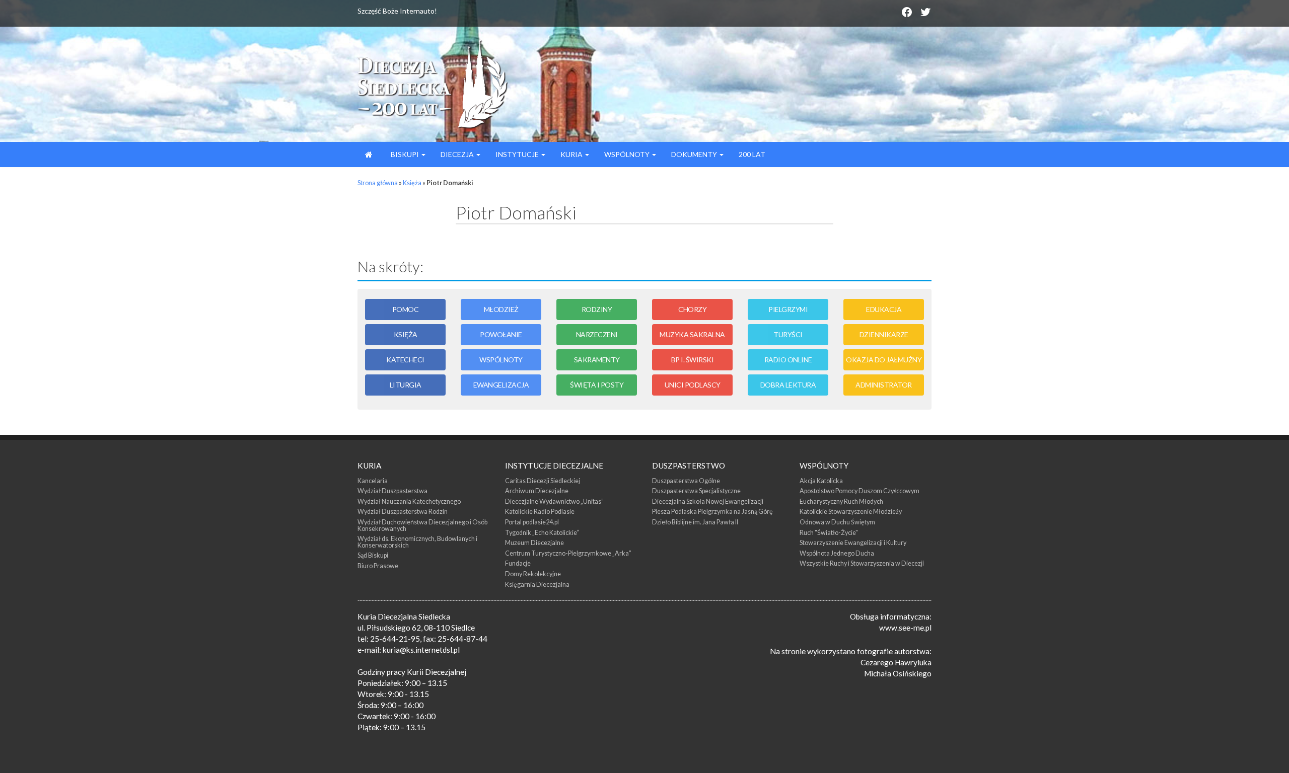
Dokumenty (695, 154)
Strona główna (377, 183)
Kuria (572, 154)
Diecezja (458, 154)
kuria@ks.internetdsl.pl (421, 649)
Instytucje (517, 154)
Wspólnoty (627, 154)
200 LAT (752, 154)
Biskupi (404, 154)
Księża (412, 183)
